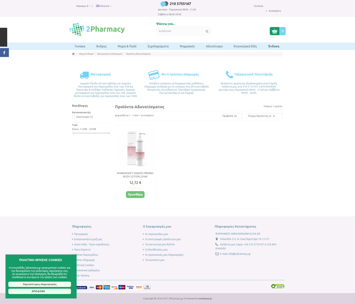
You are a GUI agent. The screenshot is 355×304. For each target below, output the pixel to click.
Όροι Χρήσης (81, 275)
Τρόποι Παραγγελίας (86, 254)
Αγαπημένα (274, 10)
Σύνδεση (258, 6)
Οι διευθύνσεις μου (156, 249)
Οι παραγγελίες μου (156, 234)
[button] (80, 46)
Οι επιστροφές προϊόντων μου (163, 239)
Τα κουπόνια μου (155, 259)
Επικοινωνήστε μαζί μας (88, 239)
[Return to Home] (73, 54)
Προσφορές (81, 234)
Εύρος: (75, 129)
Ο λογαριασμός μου (157, 226)
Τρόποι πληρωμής (84, 259)
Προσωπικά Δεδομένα (87, 270)
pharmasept (84, 116)
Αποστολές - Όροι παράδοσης (91, 244)
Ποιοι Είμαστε (82, 249)
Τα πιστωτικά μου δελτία (160, 244)
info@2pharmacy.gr (239, 253)
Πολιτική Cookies (84, 265)
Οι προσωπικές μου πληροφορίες (164, 254)
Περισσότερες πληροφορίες (40, 284)
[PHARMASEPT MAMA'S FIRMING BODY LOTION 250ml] (135, 149)
